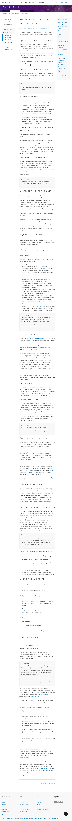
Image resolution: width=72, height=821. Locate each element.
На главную (6, 10)
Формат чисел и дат (29, 479)
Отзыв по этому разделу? (48, 783)
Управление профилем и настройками (8, 37)
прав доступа (49, 414)
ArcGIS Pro (22, 802)
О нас (38, 800)
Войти (61, 2)
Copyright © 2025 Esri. (7, 818)
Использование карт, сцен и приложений (8, 25)
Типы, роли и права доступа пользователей (9, 47)
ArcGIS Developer (24, 809)
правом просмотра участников (30, 111)
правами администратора (44, 268)
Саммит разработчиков (43, 809)
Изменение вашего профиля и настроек (63, 32)
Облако (34, 2)
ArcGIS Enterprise (8, 2)
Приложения (40, 2)
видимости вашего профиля (38, 338)
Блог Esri (39, 804)
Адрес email (61, 52)
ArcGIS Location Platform (25, 807)
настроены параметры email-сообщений (31, 393)
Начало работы (15, 13)
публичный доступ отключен (37, 306)
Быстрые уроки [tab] (8, 29)
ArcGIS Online (23, 800)
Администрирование (27, 10)
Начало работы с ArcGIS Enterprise (7, 20)
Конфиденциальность (27, 818)
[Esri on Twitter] (55, 802)
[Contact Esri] (62, 802)
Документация (6, 814)
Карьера (39, 802)
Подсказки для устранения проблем (40, 768)
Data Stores (28, 2)
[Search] (57, 2)
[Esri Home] (56, 797)
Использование (15, 10)
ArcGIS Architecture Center (26, 814)
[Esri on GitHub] (59, 802)
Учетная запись (24, 13)
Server (4, 804)
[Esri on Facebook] (57, 802)
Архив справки (44, 28)
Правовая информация (53, 818)
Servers (21, 2)
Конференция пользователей (44, 807)
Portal (17, 2)
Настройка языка (9, 42)
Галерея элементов (63, 49)
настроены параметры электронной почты (41, 681)
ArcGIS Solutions (23, 811)
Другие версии (32, 28)
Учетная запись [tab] (8, 32)
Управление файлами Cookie (40, 818)
